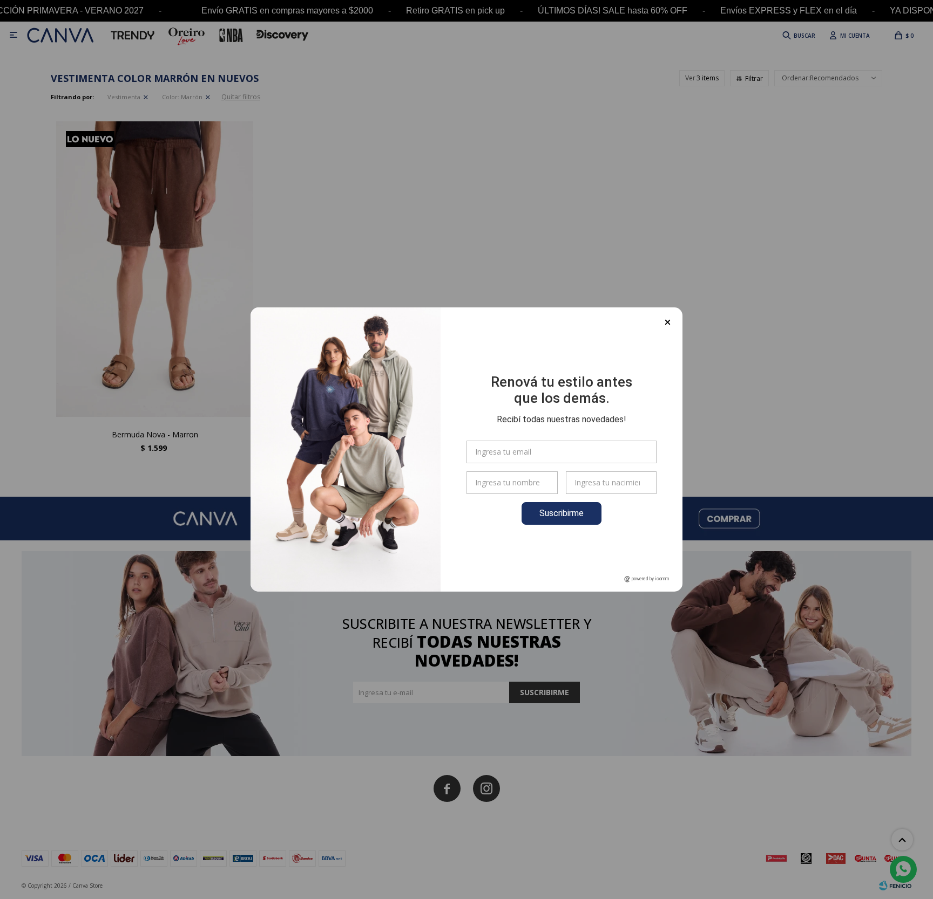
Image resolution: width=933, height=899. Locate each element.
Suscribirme (561, 513)
